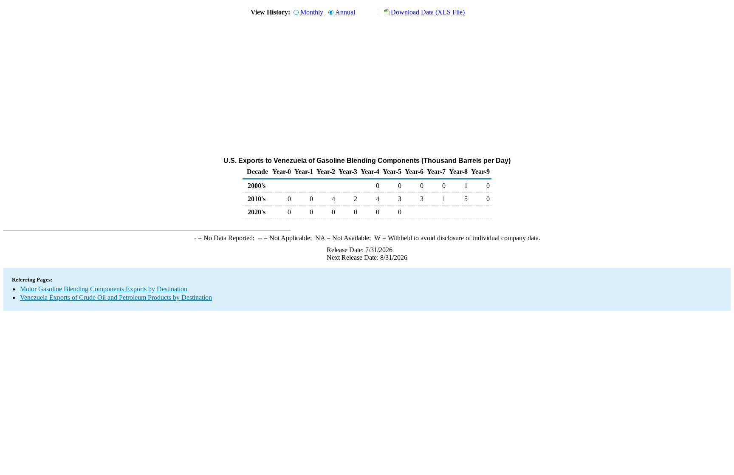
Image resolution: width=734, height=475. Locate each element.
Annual (345, 12)
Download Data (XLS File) (428, 12)
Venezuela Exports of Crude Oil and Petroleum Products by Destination (116, 297)
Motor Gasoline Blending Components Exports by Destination (103, 289)
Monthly (311, 12)
